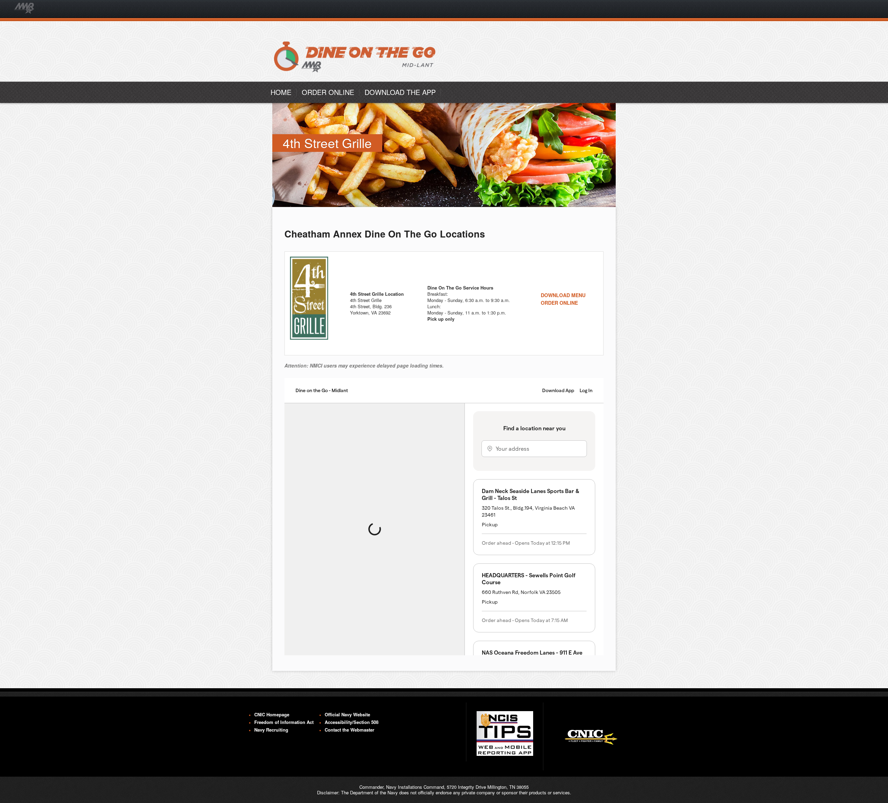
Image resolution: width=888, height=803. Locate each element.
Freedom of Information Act (284, 722)
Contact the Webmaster (349, 730)
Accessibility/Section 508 (351, 722)
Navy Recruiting (271, 730)
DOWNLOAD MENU (563, 295)
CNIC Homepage (271, 714)
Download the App (400, 92)
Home (281, 92)
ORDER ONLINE (328, 92)
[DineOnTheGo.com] (356, 79)
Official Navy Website (347, 714)
